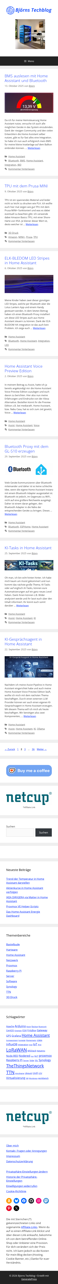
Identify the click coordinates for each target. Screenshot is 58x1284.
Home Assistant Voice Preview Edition (24, 368)
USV (40, 1073)
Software (11, 981)
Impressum (13, 1156)
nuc (32, 1056)
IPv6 (39, 1045)
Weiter (42, 749)
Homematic (31, 1040)
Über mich (12, 1145)
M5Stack (32, 1050)
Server (10, 976)
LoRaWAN (16, 1050)
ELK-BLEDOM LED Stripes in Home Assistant (27, 260)
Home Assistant (16, 156)
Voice (36, 425)
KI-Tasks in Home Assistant (28, 547)
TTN (8, 992)
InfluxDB (11, 1044)
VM (27, 1078)
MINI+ (21, 237)
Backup (35, 1026)
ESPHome (25, 526)
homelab (22, 1040)
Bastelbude (13, 944)
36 (33, 749)
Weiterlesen (34, 148)
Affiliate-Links (29, 1227)
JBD (19, 164)
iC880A (39, 1040)
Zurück (10, 749)
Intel (30, 1045)
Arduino (20, 1026)
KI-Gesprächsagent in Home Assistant (23, 641)
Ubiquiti (28, 1073)
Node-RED (12, 1056)
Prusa (29, 237)
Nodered (24, 1056)
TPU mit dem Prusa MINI (26, 185)
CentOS (10, 1030)
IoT (35, 1044)
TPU (35, 237)
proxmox (45, 1056)
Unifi (35, 1073)
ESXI (24, 1030)
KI (35, 618)
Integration (10, 164)
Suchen (10, 826)
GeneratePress (29, 1279)
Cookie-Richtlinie (16, 1191)
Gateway (42, 1030)
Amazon (12, 237)
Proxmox (11, 965)
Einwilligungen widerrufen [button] (21, 1186)
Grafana (16, 1035)
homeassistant (12, 1040)
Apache (10, 1026)
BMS (22, 160)
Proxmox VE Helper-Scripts (22, 906)
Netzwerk (12, 960)
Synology (11, 986)
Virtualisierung (15, 1078)
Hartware (12, 949)
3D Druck (13, 232)
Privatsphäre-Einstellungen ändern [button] (27, 1171)
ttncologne (19, 1073)
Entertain (18, 1031)
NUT (36, 1056)
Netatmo (41, 1050)
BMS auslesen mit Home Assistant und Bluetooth (26, 78)
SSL (36, 1060)
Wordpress (33, 1078)
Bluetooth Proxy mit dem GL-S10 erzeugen (26, 449)
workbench (43, 1078)
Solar (32, 1060)
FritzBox (31, 1030)
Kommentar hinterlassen (21, 168)
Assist (11, 425)
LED (7, 345)
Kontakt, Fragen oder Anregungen (26, 1151)
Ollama (41, 728)
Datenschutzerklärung (19, 1161)
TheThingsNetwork (25, 1066)
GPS (8, 1035)
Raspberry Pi (13, 970)
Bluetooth (13, 160)
